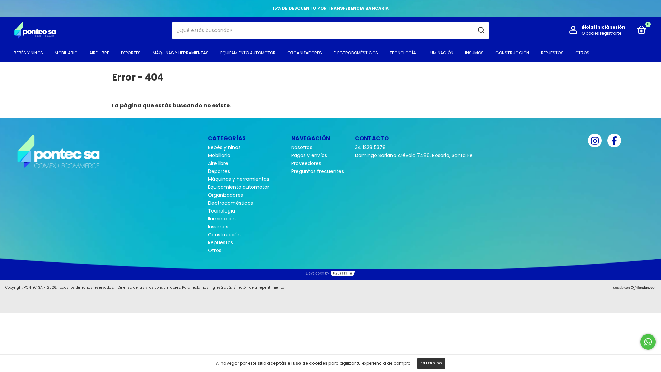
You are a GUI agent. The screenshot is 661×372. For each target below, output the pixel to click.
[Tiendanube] (634, 288)
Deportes (131, 53)
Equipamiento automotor (248, 53)
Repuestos (552, 53)
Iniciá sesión (610, 27)
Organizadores (304, 53)
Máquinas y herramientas (181, 53)
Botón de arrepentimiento (261, 287)
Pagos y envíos (309, 155)
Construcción (512, 53)
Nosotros (301, 147)
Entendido (431, 363)
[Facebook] (614, 140)
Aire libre (99, 53)
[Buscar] (480, 30)
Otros (582, 53)
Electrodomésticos (356, 53)
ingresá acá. (220, 287)
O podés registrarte (601, 33)
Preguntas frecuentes (317, 171)
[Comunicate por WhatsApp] (648, 342)
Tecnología (403, 53)
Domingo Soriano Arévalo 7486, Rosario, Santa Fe (414, 155)
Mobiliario (66, 53)
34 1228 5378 (370, 147)
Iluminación (440, 53)
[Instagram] (595, 140)
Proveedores (306, 163)
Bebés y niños (28, 53)
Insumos (474, 53)
